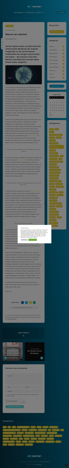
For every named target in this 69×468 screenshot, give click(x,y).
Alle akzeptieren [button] (32, 239)
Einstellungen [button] (24, 239)
